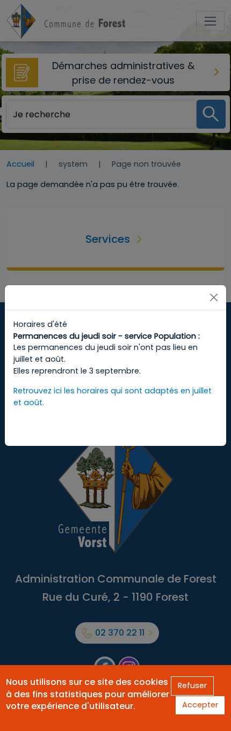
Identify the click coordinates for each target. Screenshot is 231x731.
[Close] (214, 297)
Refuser (192, 685)
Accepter (200, 704)
